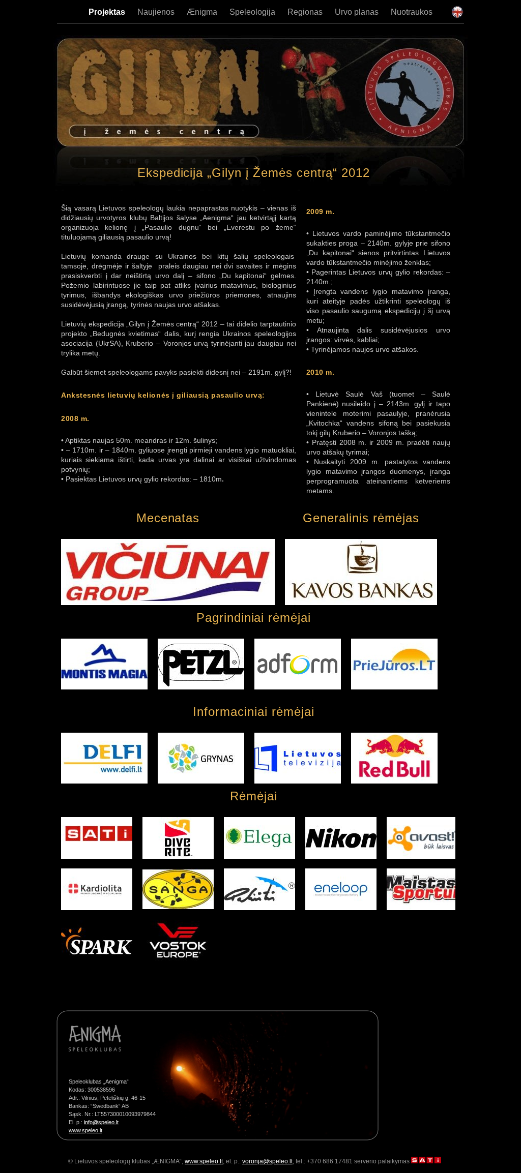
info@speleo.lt (101, 1122)
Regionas (305, 12)
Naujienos (156, 12)
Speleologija (252, 12)
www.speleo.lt (85, 1130)
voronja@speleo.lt (267, 1161)
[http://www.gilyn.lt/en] (457, 16)
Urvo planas (357, 12)
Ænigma (202, 12)
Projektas (107, 12)
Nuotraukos (411, 12)
